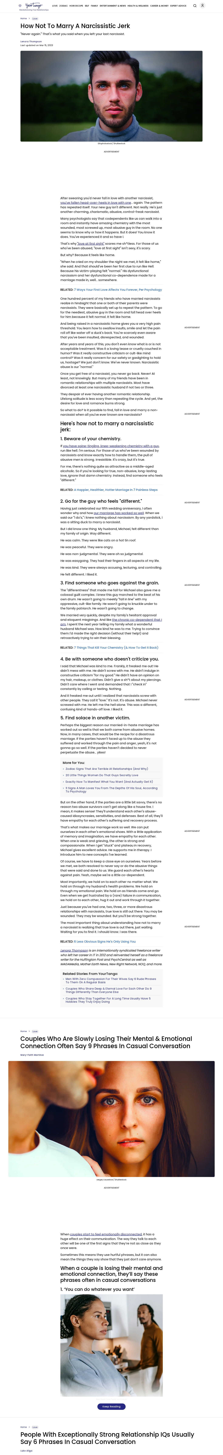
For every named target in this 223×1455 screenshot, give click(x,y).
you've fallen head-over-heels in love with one (95, 203)
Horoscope (76, 5)
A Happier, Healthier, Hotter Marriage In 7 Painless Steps (116, 490)
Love (54, 5)
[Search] (194, 5)
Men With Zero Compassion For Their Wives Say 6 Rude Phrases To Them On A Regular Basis (111, 980)
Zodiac (63, 5)
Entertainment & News (113, 5)
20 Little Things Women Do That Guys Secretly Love (102, 775)
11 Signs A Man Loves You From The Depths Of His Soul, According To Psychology (112, 789)
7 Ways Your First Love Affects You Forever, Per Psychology (118, 290)
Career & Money (159, 5)
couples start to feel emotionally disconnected (106, 1234)
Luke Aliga (26, 1450)
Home (23, 18)
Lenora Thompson (31, 41)
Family (94, 5)
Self (87, 5)
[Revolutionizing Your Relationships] (34, 6)
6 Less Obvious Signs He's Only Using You (105, 941)
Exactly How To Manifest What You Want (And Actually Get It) (109, 781)
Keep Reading (111, 1406)
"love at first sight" (90, 243)
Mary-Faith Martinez (32, 1054)
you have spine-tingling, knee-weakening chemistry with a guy (111, 446)
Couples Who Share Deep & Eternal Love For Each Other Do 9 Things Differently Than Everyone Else (109, 990)
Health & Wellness (138, 5)
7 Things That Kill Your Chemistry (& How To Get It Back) (116, 647)
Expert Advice (178, 5)
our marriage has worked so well (119, 513)
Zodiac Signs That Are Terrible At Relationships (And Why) (107, 769)
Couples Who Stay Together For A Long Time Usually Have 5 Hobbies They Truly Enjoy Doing (108, 1000)
